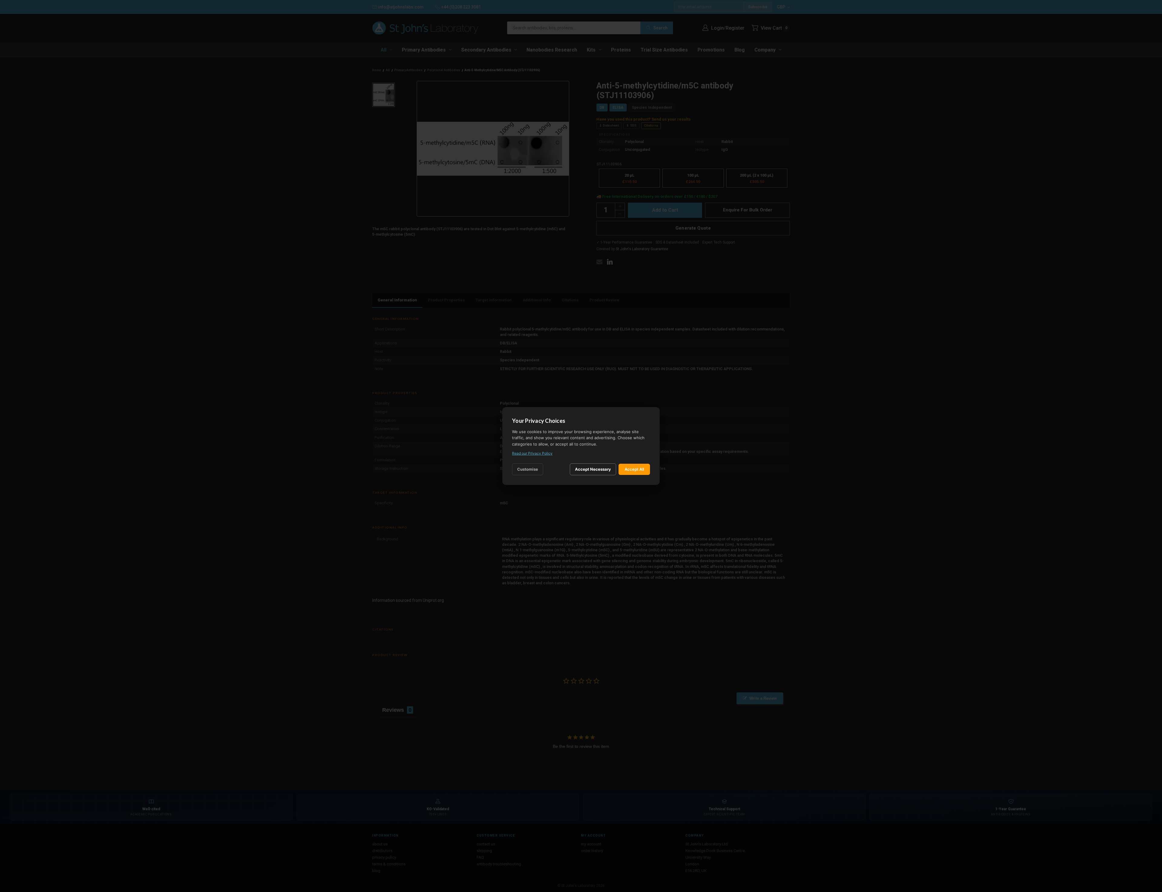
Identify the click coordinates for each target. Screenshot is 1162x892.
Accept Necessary (593, 469)
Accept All (634, 469)
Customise (527, 469)
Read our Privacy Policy (532, 453)
